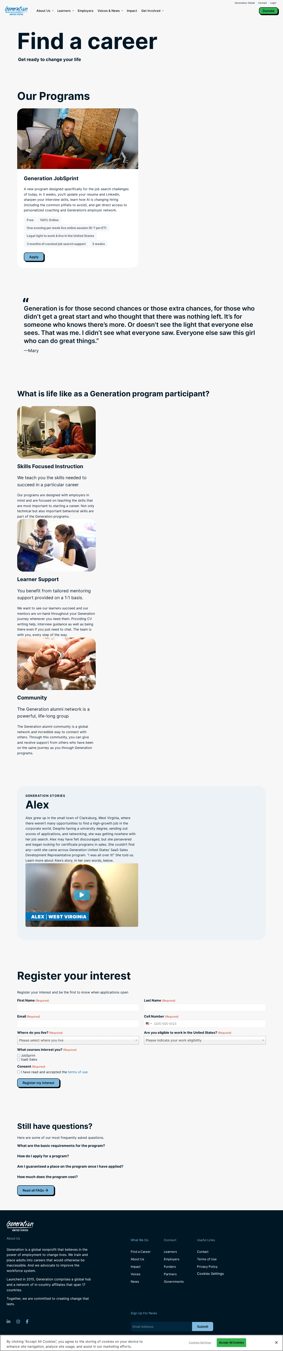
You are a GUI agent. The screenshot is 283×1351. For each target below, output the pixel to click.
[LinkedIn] (8, 1321)
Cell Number (161, 1016)
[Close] (276, 1342)
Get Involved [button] (150, 11)
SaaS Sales (29, 1059)
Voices (135, 1274)
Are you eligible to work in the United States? (187, 1032)
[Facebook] (27, 1321)
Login (273, 3)
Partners (170, 1274)
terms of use (78, 1072)
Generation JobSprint (51, 178)
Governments (174, 1282)
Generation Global (245, 3)
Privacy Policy (207, 1267)
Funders (170, 1267)
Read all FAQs (33, 1190)
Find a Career (141, 1252)
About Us (43, 11)
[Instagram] (18, 1321)
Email (28, 1016)
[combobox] (148, 1023)
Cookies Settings (210, 1274)
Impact (132, 11)
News (135, 1282)
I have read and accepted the (54, 1072)
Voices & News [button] (109, 11)
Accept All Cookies (231, 1342)
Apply (34, 257)
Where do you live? (40, 1032)
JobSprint (28, 1055)
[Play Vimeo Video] (81, 895)
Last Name (159, 1000)
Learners (64, 11)
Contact (262, 3)
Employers (85, 11)
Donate (268, 11)
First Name (33, 1000)
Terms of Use (207, 1259)
